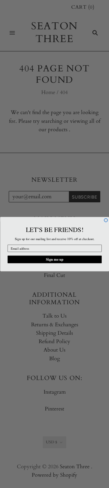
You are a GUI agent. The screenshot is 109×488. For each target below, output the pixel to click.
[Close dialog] (106, 220)
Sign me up (54, 259)
